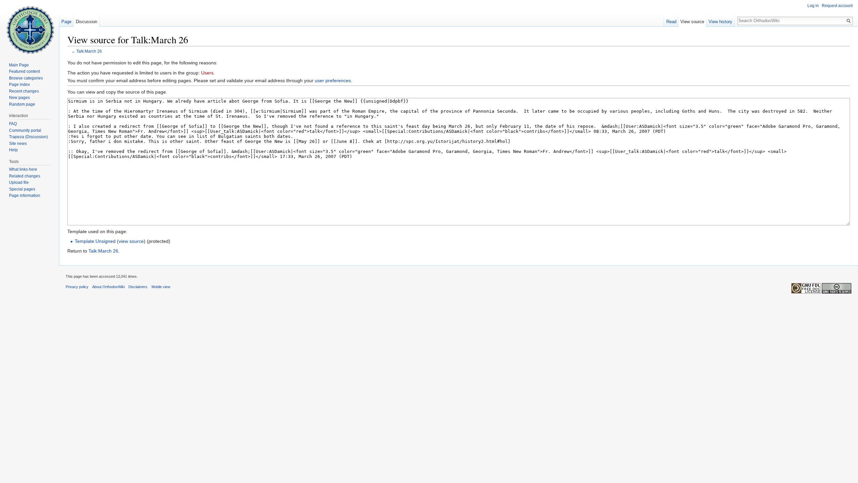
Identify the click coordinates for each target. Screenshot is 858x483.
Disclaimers (137, 287)
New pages (19, 97)
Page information (24, 195)
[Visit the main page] (29, 27)
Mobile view (160, 287)
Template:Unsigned (95, 241)
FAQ (13, 123)
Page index (19, 84)
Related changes (24, 176)
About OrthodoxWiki (108, 287)
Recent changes (24, 91)
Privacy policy (77, 287)
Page (66, 21)
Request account (837, 5)
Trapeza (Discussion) (28, 137)
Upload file (19, 182)
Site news (18, 143)
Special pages (22, 189)
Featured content (24, 71)
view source (131, 241)
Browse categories (26, 78)
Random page (22, 104)
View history (720, 21)
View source (692, 21)
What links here (23, 169)
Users (207, 72)
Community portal (25, 130)
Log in (813, 5)
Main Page (19, 65)
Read (671, 21)
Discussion (86, 21)
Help (13, 150)
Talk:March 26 (89, 51)
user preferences (333, 80)
